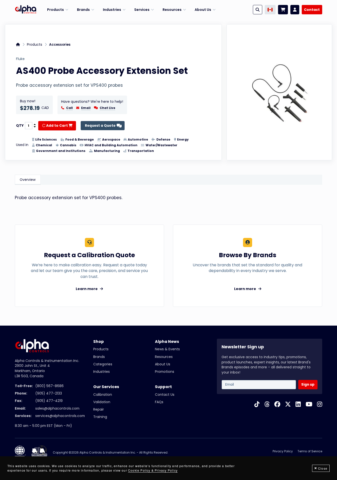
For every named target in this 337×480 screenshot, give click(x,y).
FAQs (159, 402)
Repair (98, 409)
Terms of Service (310, 451)
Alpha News (167, 341)
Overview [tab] (28, 179)
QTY (20, 125)
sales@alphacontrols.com (57, 408)
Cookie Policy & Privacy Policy (153, 470)
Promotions (164, 371)
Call (69, 107)
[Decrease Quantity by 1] (35, 127)
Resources (164, 357)
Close (322, 468)
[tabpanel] (168, 200)
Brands (99, 357)
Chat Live (107, 108)
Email (86, 107)
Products (34, 44)
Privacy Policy (283, 451)
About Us (162, 364)
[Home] (26, 9)
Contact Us (164, 394)
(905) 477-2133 (48, 393)
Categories (102, 364)
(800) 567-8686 (49, 386)
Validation (101, 402)
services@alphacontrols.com (60, 416)
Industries (101, 371)
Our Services (106, 386)
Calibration (102, 394)
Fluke (20, 59)
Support (163, 386)
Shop (98, 341)
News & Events (167, 349)
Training (100, 417)
